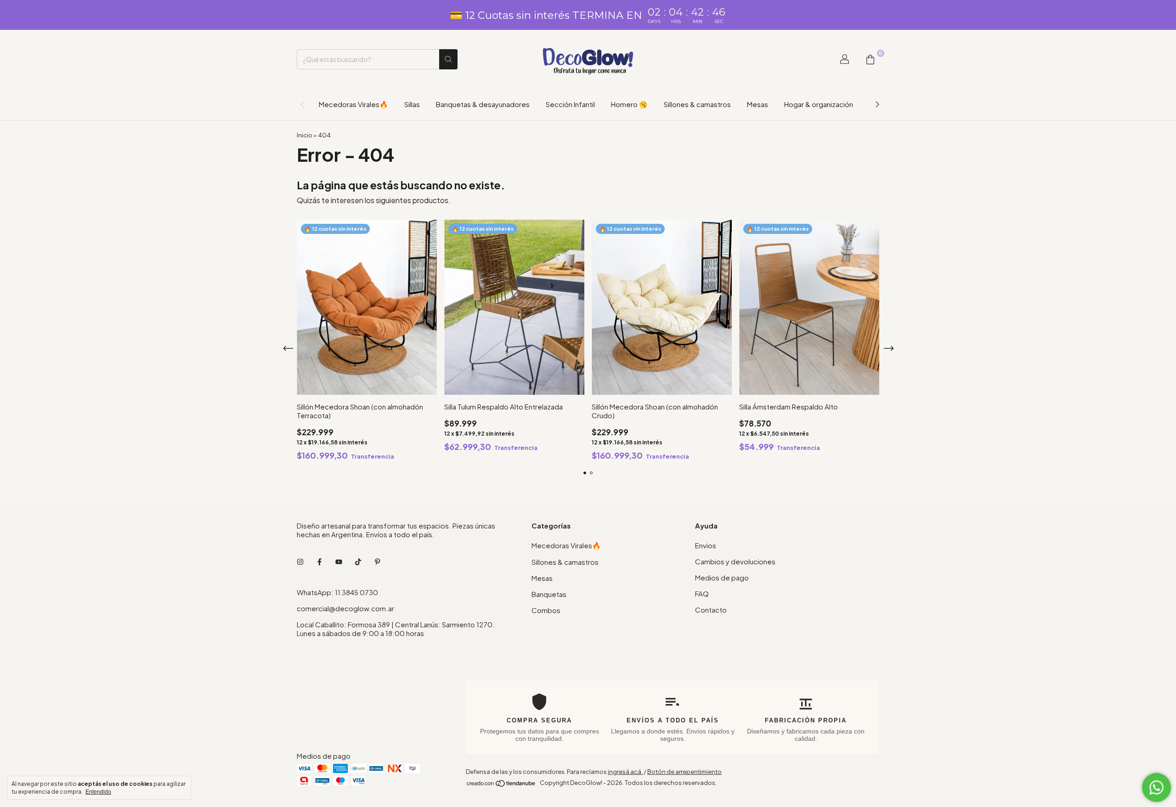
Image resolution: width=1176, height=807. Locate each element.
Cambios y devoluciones (735, 561)
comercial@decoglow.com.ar (345, 608)
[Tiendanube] (501, 785)
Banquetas (548, 594)
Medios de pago (722, 577)
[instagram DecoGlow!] (300, 561)
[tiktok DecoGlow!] (358, 561)
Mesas (757, 104)
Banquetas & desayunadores (483, 104)
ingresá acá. (625, 771)
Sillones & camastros (697, 104)
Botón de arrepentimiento (684, 771)
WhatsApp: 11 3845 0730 (337, 592)
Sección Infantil (570, 104)
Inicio (304, 135)
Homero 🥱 (629, 104)
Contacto (711, 609)
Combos (545, 610)
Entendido (98, 792)
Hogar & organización (818, 104)
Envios (705, 545)
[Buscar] (448, 59)
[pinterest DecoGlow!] (377, 561)
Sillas (412, 104)
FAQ (702, 593)
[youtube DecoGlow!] (338, 561)
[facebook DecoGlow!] (319, 561)
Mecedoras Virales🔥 (353, 104)
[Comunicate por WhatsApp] (1156, 787)
